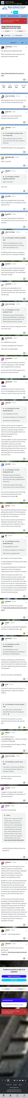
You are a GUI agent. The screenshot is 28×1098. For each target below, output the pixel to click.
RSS (21, 1084)
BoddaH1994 (8, 338)
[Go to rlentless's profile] (2, 930)
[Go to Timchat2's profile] (2, 788)
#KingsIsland (20, 840)
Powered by (14, 1091)
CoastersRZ (8, 284)
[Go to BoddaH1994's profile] (2, 338)
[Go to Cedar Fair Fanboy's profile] (2, 96)
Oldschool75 (8, 638)
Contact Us (8, 1084)
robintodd (8, 127)
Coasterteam (7, 35)
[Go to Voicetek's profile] (2, 506)
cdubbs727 (8, 402)
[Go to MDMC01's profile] (2, 733)
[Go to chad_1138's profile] (2, 112)
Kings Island (19, 35)
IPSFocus (16, 1087)
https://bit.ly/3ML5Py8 (10, 840)
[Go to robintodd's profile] (2, 128)
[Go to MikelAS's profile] (2, 806)
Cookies (15, 1084)
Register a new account (14, 976)
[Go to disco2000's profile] (2, 197)
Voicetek (7, 505)
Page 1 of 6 (13, 42)
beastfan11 (8, 264)
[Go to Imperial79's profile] (2, 214)
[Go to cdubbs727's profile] (2, 403)
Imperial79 (8, 214)
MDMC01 (7, 732)
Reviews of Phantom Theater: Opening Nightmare (11, 20)
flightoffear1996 (9, 157)
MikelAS (7, 806)
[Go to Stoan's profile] (2, 685)
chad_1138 (8, 111)
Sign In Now (14, 980)
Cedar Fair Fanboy (10, 96)
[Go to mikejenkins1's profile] (2, 359)
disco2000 (7, 196)
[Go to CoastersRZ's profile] (2, 284)
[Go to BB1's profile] (2, 536)
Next (22, 42)
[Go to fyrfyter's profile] (2, 623)
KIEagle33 (7, 171)
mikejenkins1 (8, 358)
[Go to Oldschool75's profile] (2, 639)
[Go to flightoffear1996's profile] (2, 158)
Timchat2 (7, 788)
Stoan (6, 684)
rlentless (7, 930)
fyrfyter (7, 622)
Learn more (3, 2)
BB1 (6, 535)
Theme (11, 1087)
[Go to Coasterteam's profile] (2, 35)
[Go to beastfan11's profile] (2, 264)
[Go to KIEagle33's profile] (2, 171)
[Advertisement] (14, 1031)
